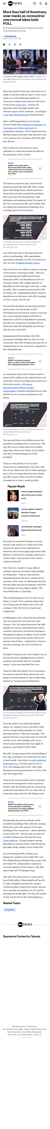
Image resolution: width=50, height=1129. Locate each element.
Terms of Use (12, 1035)
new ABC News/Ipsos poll (17, 114)
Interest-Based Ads (14, 1032)
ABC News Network (19, 1026)
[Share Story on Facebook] (4, 44)
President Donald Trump (27, 262)
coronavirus (20, 104)
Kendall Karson (10, 36)
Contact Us (37, 1035)
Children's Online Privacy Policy (35, 1029)
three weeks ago (10, 840)
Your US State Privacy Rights (13, 1029)
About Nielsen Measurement (32, 1032)
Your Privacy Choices (25, 1035)
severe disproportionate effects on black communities (18, 387)
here (41, 896)
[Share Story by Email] (15, 44)
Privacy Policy (32, 1026)
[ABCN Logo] (15, 3)
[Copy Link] (20, 44)
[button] (4, 3)
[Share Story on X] (9, 44)
